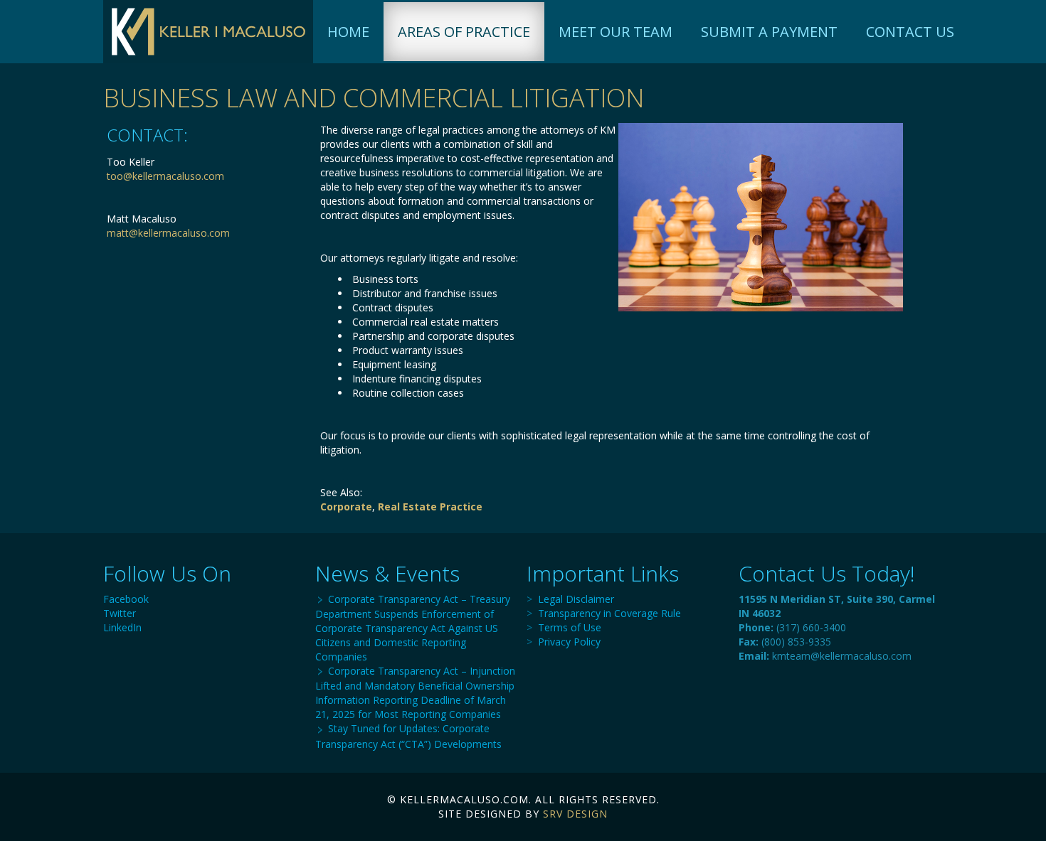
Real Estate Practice (430, 506)
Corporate (346, 506)
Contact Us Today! (827, 573)
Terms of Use (569, 627)
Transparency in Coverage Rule (609, 613)
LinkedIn (122, 627)
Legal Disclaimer (576, 599)
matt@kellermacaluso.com (168, 233)
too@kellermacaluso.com (165, 176)
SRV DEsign (575, 813)
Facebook (126, 599)
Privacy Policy (569, 641)
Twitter (119, 613)
